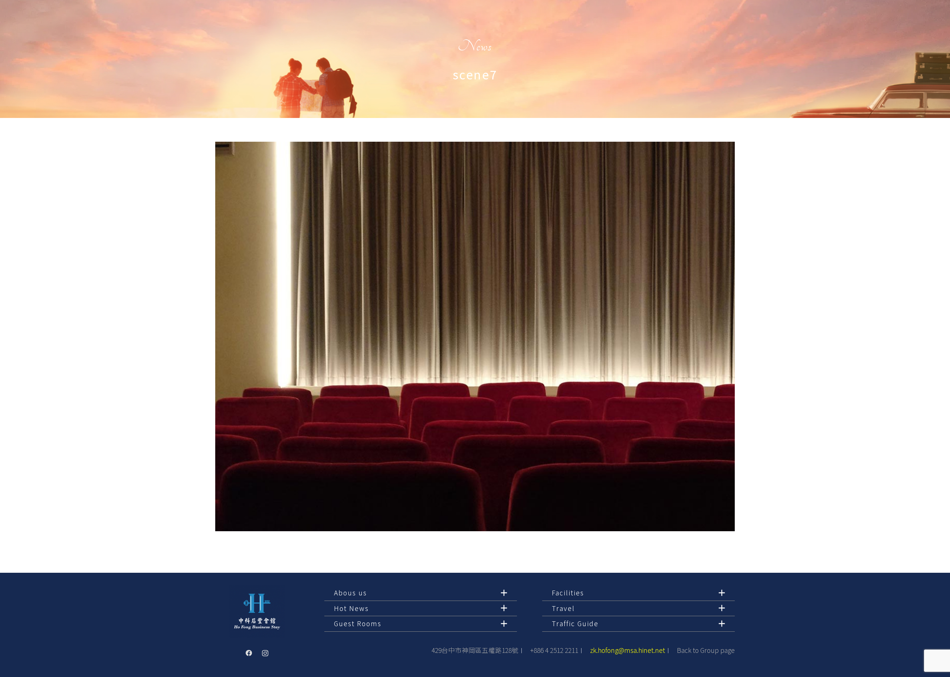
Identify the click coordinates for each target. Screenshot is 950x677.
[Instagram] (265, 653)
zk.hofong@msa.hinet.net (627, 650)
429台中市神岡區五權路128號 (475, 650)
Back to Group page (706, 650)
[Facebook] (249, 653)
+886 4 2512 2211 (554, 650)
